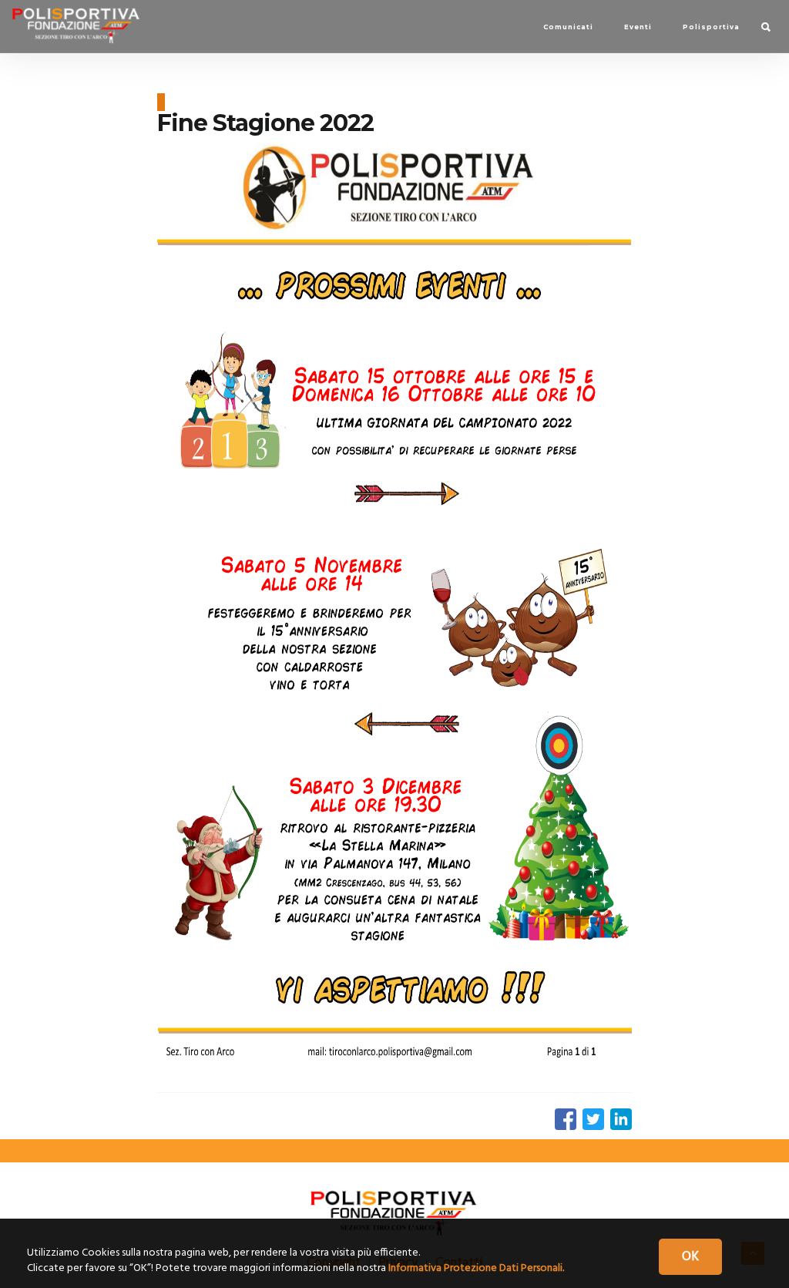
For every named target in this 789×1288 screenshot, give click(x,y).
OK (690, 1256)
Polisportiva (711, 27)
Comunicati (568, 27)
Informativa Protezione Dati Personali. (476, 1268)
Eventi (638, 27)
